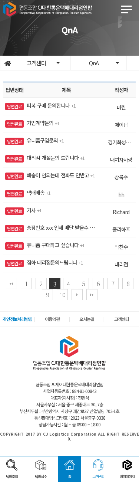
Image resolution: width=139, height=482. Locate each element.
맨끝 (91, 294)
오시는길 (86, 319)
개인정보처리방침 (17, 319)
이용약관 (52, 319)
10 (62, 294)
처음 (11, 283)
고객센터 (121, 319)
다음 (77, 294)
